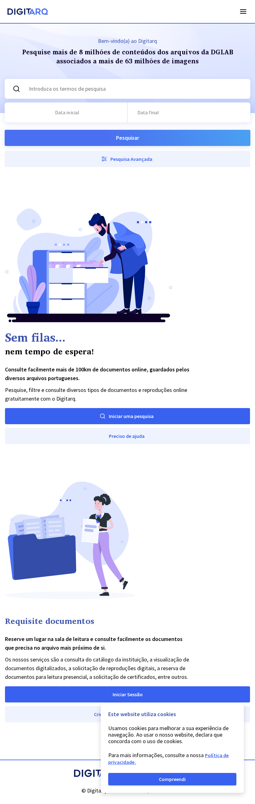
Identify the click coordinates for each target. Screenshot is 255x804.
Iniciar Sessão (128, 694)
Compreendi (172, 779)
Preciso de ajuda (127, 436)
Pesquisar (127, 137)
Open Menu (243, 11)
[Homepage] (27, 12)
